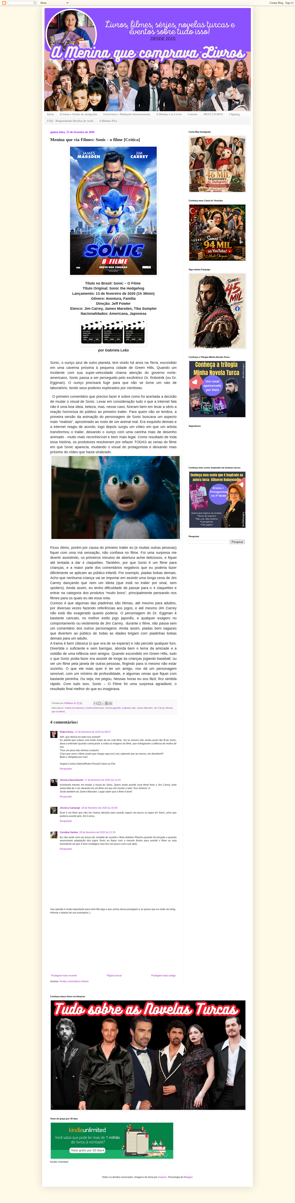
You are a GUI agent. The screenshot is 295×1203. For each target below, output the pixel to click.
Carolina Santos (69, 832)
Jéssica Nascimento (71, 780)
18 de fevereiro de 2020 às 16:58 (99, 807)
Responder (66, 768)
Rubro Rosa (66, 732)
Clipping (234, 114)
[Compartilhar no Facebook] (107, 703)
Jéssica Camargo (70, 807)
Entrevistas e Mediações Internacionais (126, 114)
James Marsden (145, 708)
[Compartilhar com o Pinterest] (111, 703)
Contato (192, 114)
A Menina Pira (108, 120)
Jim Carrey (159, 708)
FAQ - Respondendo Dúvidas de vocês (70, 120)
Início (50, 114)
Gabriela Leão (129, 708)
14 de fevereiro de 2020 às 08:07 (93, 732)
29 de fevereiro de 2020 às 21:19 (97, 832)
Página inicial (114, 975)
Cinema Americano (95, 708)
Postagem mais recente (64, 975)
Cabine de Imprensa (74, 708)
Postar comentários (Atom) (74, 981)
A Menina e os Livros (169, 114)
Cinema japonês (113, 708)
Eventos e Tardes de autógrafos (78, 114)
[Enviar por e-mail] (95, 703)
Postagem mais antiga (163, 975)
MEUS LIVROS (213, 114)
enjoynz (162, 1177)
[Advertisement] (113, 944)
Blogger (188, 1177)
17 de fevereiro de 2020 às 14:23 (102, 780)
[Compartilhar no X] (103, 703)
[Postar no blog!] (99, 703)
